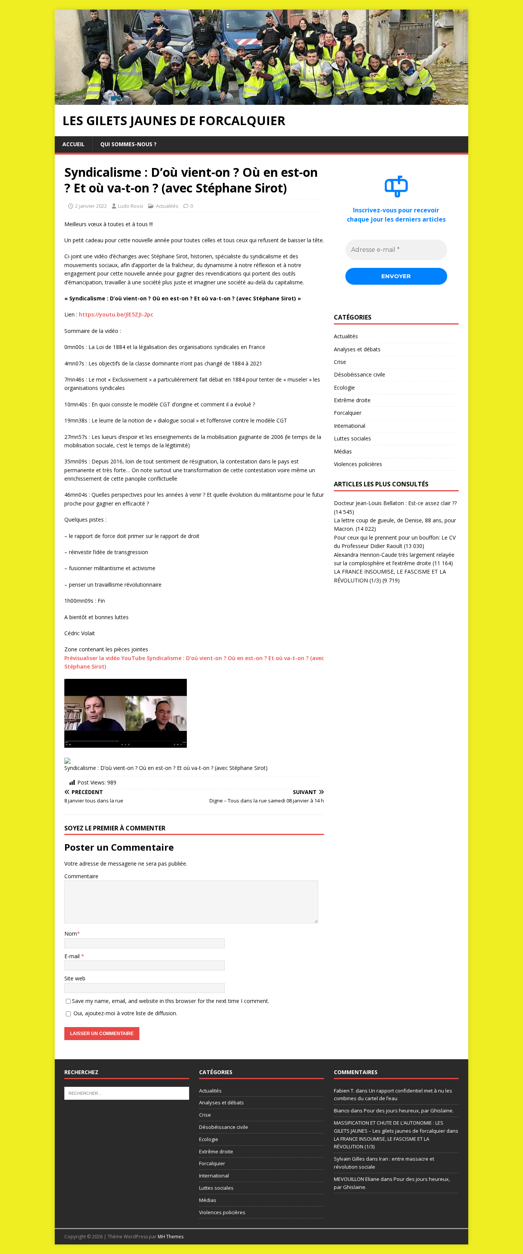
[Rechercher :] (126, 1092)
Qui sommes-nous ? (128, 144)
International (349, 425)
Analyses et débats (357, 349)
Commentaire (81, 876)
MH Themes (170, 1236)
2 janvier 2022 (91, 205)
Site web (74, 978)
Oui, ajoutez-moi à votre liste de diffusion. (124, 1013)
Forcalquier (347, 412)
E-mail (72, 956)
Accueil (73, 144)
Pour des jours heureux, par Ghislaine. (409, 1110)
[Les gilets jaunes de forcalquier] (261, 100)
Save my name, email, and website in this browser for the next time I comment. (170, 1001)
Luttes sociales (352, 438)
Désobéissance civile (359, 374)
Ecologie (344, 387)
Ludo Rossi (130, 205)
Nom (70, 933)
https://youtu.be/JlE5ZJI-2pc (116, 314)
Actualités (167, 205)
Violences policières (358, 464)
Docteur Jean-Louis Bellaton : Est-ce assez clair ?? (395, 503)
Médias (343, 451)
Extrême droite (352, 400)
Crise (340, 361)
